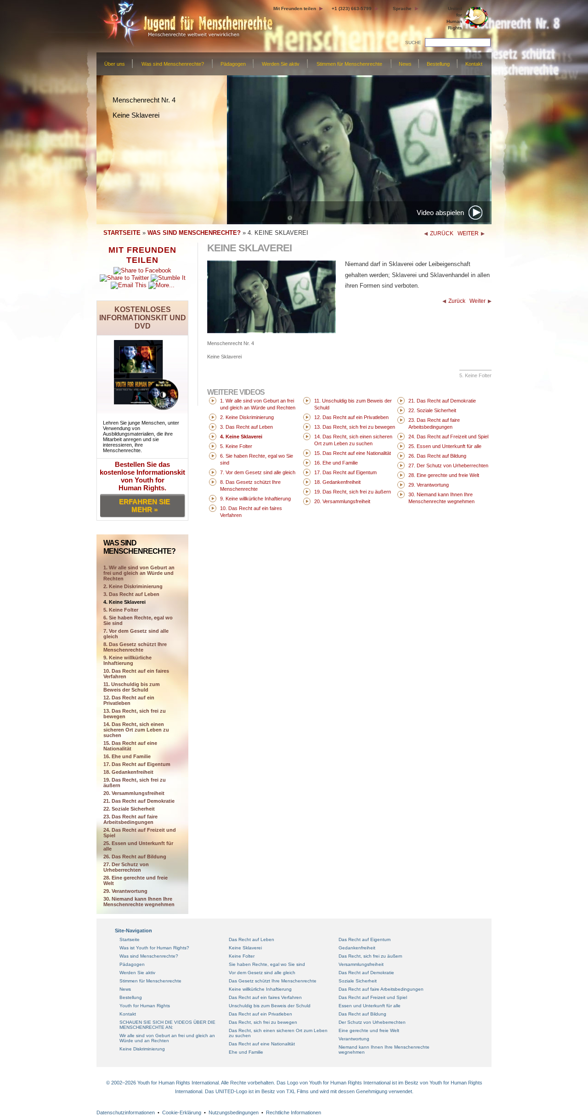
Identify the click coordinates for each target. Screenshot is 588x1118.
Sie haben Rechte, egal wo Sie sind (267, 964)
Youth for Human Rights (144, 1005)
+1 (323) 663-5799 (352, 8)
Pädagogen (233, 64)
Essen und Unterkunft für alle (370, 1005)
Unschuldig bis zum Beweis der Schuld (270, 1005)
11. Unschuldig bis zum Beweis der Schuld (131, 686)
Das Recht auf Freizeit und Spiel (373, 997)
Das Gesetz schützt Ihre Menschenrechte (273, 980)
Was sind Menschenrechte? (172, 64)
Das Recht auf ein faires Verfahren (265, 997)
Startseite (129, 939)
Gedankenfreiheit (357, 947)
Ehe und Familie (246, 1052)
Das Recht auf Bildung (362, 1013)
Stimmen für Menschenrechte (349, 64)
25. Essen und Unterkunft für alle (138, 845)
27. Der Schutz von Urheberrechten (126, 867)
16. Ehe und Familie (127, 756)
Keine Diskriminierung (142, 1048)
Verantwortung (354, 1038)
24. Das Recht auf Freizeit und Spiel (139, 832)
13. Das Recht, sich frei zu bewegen (134, 713)
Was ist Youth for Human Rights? (154, 947)
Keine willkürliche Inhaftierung (260, 989)
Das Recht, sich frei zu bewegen (263, 1022)
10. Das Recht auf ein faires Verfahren (136, 673)
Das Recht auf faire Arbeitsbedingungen (381, 989)
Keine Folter (241, 956)
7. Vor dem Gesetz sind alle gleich (136, 633)
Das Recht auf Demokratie (366, 972)
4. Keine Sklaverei (124, 602)
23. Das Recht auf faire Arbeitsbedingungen (130, 819)
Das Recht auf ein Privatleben (260, 1013)
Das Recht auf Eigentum (364, 939)
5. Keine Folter (120, 610)
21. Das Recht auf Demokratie (139, 801)
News (405, 64)
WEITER (468, 233)
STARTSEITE (122, 232)
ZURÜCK (441, 233)
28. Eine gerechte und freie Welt (135, 880)
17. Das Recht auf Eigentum (136, 764)
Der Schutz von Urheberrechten (372, 1022)
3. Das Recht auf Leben (131, 594)
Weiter (477, 301)
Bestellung (438, 64)
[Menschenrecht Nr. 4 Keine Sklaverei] (271, 331)
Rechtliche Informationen (293, 1112)
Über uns (114, 64)
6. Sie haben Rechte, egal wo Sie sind (138, 620)
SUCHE (413, 42)
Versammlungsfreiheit (361, 964)
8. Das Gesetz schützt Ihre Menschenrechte (135, 647)
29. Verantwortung (125, 891)
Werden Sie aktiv (281, 64)
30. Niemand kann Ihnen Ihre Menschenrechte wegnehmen (139, 901)
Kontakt (473, 64)
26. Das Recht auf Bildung (134, 856)
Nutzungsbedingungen (234, 1112)
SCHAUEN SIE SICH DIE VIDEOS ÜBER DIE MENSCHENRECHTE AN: (167, 1025)
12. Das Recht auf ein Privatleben (128, 700)
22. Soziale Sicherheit (129, 809)
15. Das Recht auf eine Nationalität (130, 745)
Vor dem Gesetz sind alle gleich (262, 972)
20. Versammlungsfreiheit (133, 793)
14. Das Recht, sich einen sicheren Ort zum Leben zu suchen (136, 729)
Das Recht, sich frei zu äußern (370, 956)
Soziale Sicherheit (358, 980)
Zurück (456, 301)
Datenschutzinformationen (125, 1112)
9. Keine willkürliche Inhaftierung (127, 660)
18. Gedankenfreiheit (128, 772)
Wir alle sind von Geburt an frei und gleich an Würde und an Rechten (167, 1038)
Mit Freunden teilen (294, 8)
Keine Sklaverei (245, 947)
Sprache (402, 8)
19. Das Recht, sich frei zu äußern (134, 782)
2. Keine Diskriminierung (133, 586)
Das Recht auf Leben (251, 939)
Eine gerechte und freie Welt (369, 1030)
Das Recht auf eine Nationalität (262, 1043)
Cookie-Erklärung (181, 1112)
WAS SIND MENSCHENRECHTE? (194, 232)
